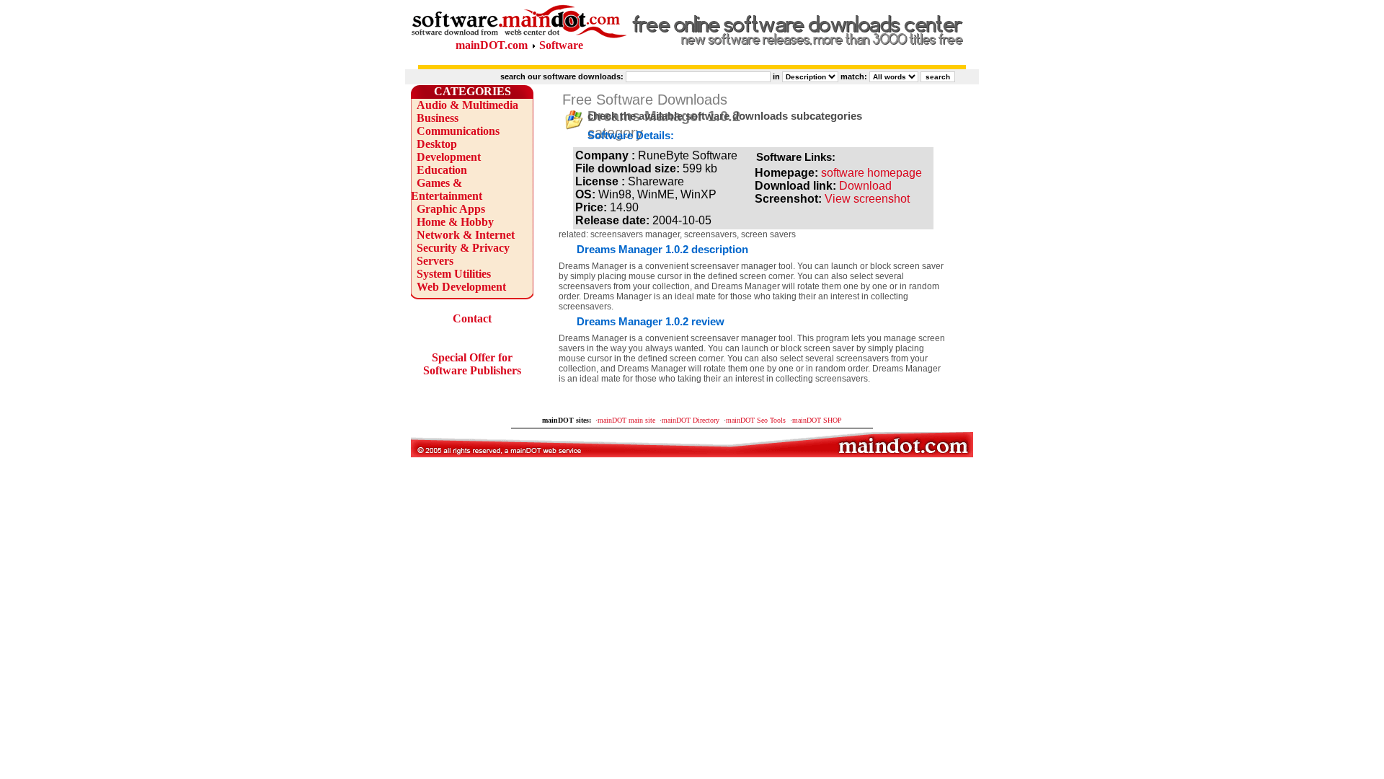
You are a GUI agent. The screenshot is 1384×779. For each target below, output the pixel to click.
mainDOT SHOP (817, 420)
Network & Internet (466, 235)
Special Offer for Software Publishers (472, 364)
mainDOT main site (626, 420)
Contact (472, 318)
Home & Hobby (455, 222)
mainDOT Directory (690, 420)
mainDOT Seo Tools (756, 420)
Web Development (461, 287)
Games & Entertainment (446, 189)
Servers (435, 261)
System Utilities (454, 274)
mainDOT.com (492, 45)
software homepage (871, 173)
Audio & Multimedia (467, 105)
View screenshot (867, 199)
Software (561, 45)
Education (442, 170)
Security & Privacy (463, 248)
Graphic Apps (451, 209)
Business (437, 118)
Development (449, 157)
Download (865, 186)
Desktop (437, 144)
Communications (458, 131)
